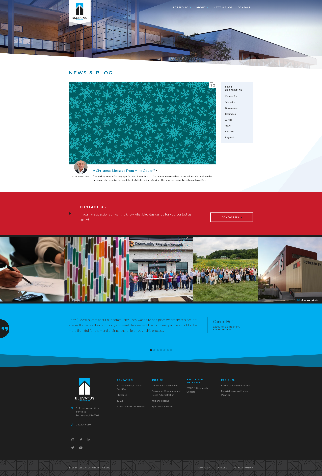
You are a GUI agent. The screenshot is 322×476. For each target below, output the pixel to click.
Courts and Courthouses (165, 385)
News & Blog (223, 7)
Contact (244, 7)
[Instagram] (73, 440)
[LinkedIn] (89, 440)
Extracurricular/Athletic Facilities (129, 387)
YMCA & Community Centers (197, 389)
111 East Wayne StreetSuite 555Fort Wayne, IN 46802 (88, 411)
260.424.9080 (83, 424)
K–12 (120, 400)
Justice (228, 119)
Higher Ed (122, 394)
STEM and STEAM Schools (131, 406)
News (228, 125)
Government (231, 108)
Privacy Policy (243, 468)
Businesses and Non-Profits (236, 385)
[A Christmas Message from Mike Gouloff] (142, 123)
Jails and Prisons (160, 400)
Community (231, 96)
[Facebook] (81, 440)
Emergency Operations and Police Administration (166, 393)
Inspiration (230, 114)
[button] (151, 350)
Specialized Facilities (162, 406)
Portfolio (180, 7)
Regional (229, 137)
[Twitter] (73, 448)
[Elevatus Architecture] (80, 10)
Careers (222, 468)
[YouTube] (81, 448)
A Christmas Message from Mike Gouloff (124, 170)
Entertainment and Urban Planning (234, 393)
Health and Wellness (194, 381)
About (201, 7)
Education (230, 102)
